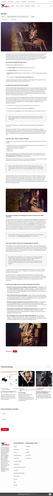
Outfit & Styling (16, 476)
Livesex (27, 449)
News (15, 482)
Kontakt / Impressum (31, 1)
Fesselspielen (31, 223)
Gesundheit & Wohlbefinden (19, 473)
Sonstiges (15, 485)
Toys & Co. (16, 479)
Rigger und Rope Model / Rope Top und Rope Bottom (17, 16)
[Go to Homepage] (5, 6)
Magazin (15, 446)
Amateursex (28, 446)
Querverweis (28, 455)
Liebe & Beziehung (17, 455)
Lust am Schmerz (31, 125)
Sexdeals (27, 452)
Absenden (5, 429)
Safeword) (31, 108)
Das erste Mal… (17, 449)
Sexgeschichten (23, 1)
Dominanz (9, 312)
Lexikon (17, 5)
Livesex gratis (3, 1)
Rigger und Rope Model (14, 288)
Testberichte (21, 5)
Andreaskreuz (12, 156)
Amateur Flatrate (10, 1)
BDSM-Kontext (21, 88)
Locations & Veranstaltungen (19, 467)
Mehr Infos (32, 494)
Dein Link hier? (29, 458)
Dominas (35, 219)
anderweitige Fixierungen (40, 249)
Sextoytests (33, 5)
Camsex (8, 318)
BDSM (3, 16)
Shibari (32, 16)
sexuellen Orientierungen (24, 236)
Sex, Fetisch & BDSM (17, 461)
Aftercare (18, 111)
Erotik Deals (17, 1)
